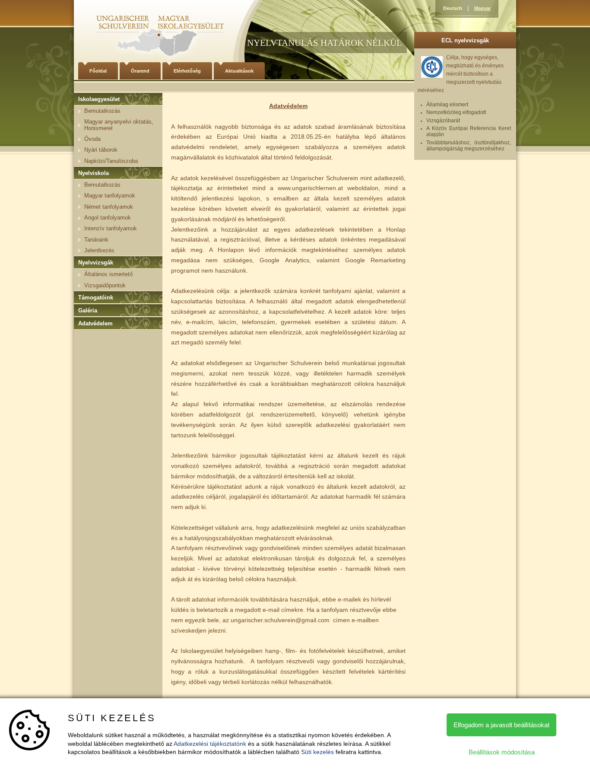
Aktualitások (239, 70)
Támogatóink (95, 297)
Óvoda (92, 139)
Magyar (482, 8)
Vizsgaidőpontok (105, 285)
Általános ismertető (108, 274)
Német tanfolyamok (108, 207)
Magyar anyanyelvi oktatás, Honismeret (118, 124)
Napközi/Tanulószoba (111, 161)
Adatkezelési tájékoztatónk (210, 743)
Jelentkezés (99, 250)
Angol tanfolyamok (107, 217)
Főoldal (98, 70)
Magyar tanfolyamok (109, 195)
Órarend (140, 70)
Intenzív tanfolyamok (110, 228)
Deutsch (452, 8)
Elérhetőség (187, 70)
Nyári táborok (100, 149)
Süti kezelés (317, 751)
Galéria (87, 310)
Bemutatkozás (102, 111)
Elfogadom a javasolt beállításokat (501, 725)
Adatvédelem (95, 323)
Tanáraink (96, 239)
